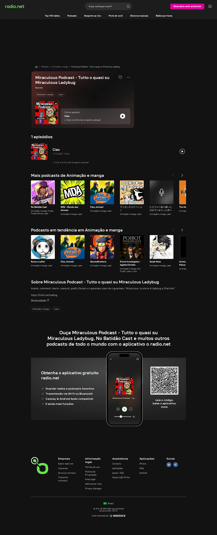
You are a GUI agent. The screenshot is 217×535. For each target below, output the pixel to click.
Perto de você (116, 16)
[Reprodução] (122, 116)
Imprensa (63, 468)
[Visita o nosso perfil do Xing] (175, 464)
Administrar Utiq (93, 484)
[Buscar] (128, 6)
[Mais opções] (128, 77)
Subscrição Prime (121, 477)
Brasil (110, 503)
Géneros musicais (139, 16)
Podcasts (72, 16)
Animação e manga (45, 95)
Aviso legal (90, 479)
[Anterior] (173, 174)
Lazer (60, 95)
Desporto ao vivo (92, 16)
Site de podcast (38, 300)
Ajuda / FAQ (118, 473)
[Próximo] (182, 174)
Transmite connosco (63, 479)
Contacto (116, 464)
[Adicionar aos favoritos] (120, 77)
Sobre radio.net (65, 464)
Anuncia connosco (67, 473)
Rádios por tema (164, 16)
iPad (141, 468)
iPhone (142, 464)
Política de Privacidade (90, 473)
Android (143, 473)
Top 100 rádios (52, 16)
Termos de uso (92, 467)
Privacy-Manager (93, 489)
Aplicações (117, 468)
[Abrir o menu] (210, 6)
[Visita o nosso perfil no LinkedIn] (169, 464)
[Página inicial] (36, 66)
